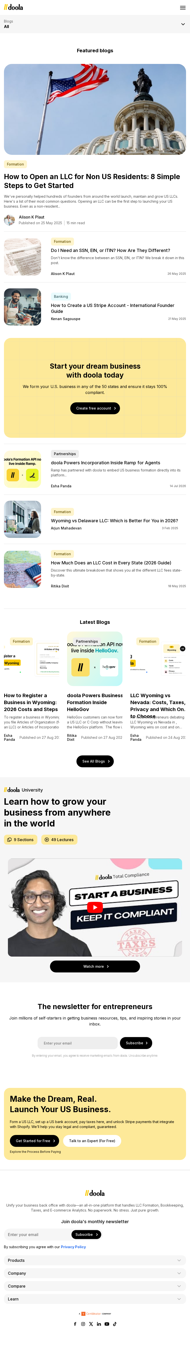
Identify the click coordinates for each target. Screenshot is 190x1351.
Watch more (93, 966)
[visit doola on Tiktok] (114, 1324)
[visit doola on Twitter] (91, 1324)
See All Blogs (93, 761)
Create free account (93, 408)
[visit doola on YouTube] (106, 1324)
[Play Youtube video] (95, 907)
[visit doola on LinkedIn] (98, 1324)
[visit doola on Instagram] (83, 1324)
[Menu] (183, 7)
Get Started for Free (33, 1141)
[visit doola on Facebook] (75, 1324)
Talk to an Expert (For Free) (92, 1141)
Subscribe (134, 1043)
